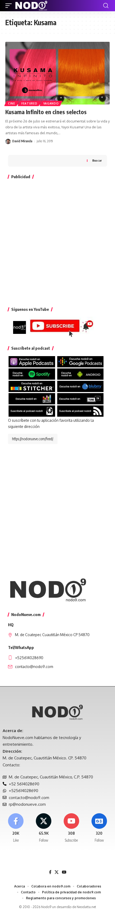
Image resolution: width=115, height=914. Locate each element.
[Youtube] (71, 828)
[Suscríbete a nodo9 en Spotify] (32, 373)
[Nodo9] (31, 5)
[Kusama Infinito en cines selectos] (57, 73)
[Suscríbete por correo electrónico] (32, 410)
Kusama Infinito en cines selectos (46, 111)
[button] (9, 5)
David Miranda (22, 141)
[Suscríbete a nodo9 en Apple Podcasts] (32, 361)
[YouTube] (64, 872)
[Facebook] (16, 828)
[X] (43, 828)
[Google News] (99, 828)
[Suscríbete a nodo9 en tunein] (80, 398)
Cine (11, 103)
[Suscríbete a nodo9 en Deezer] (32, 398)
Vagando (51, 103)
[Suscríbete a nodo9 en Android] (80, 373)
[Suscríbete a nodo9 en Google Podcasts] (80, 361)
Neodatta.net (86, 907)
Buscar (97, 160)
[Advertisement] (57, 241)
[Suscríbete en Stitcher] (32, 386)
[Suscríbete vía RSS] (80, 410)
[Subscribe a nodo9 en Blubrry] (80, 386)
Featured (29, 103)
